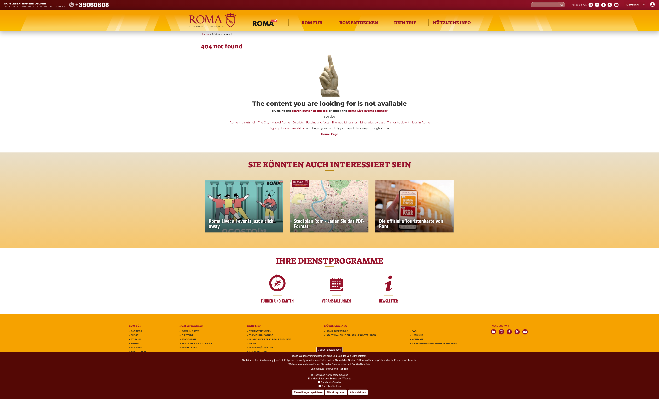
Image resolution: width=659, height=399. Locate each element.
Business (136, 331)
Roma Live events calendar (368, 110)
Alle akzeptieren (336, 392)
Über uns (417, 335)
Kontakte (418, 339)
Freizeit (136, 343)
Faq (414, 331)
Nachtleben (138, 351)
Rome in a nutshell (243, 122)
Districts (298, 122)
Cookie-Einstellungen (329, 349)
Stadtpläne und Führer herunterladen (351, 335)
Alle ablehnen (358, 392)
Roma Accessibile (337, 331)
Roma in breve (190, 331)
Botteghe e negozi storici (197, 343)
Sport (134, 335)
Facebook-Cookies (331, 382)
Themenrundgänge (261, 335)
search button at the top (310, 110)
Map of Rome (281, 122)
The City (263, 122)
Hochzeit (136, 347)
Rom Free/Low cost (261, 347)
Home (205, 34)
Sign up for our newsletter (288, 128)
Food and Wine (258, 351)
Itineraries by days (372, 122)
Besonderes (189, 347)
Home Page (329, 134)
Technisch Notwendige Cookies (331, 375)
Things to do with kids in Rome (408, 122)
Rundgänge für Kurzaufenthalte (270, 339)
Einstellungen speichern (308, 392)
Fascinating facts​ (317, 122)
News (252, 343)
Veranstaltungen (260, 331)
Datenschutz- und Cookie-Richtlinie (329, 368)
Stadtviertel (190, 339)
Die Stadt (187, 335)
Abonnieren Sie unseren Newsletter (434, 343)
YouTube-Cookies (331, 386)
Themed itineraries (345, 122)
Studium (136, 339)
